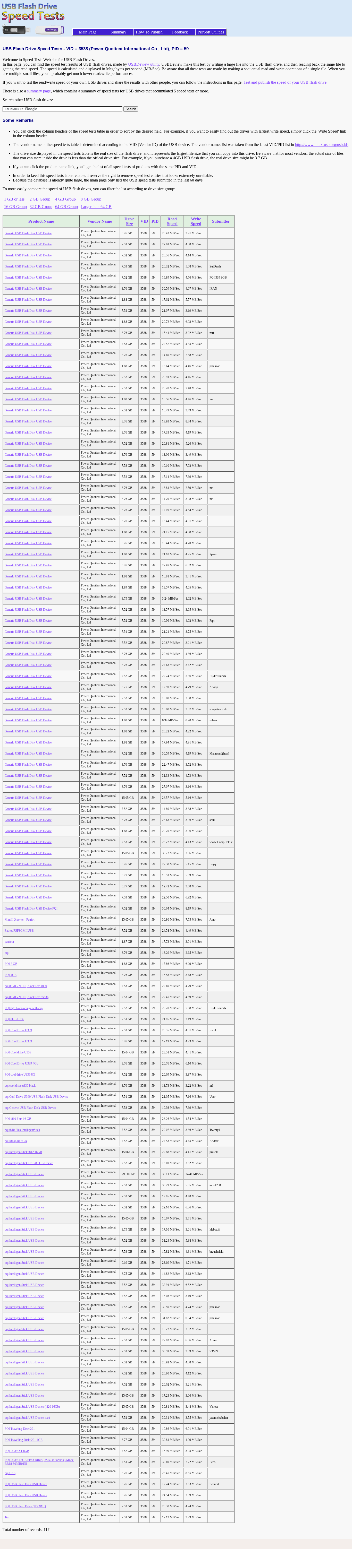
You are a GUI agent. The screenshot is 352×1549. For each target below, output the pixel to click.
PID (155, 221)
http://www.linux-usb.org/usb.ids (321, 144)
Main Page (87, 32)
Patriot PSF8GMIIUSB (19, 930)
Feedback (180, 32)
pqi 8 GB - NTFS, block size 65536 (26, 997)
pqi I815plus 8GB (16, 1141)
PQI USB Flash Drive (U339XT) (25, 1506)
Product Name (41, 221)
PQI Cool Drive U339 (18, 1030)
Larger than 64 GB (96, 206)
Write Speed (196, 221)
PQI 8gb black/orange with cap (24, 1008)
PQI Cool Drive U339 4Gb (21, 1063)
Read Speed (172, 221)
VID (144, 221)
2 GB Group (40, 199)
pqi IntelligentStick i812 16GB (23, 1152)
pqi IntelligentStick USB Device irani (27, 1418)
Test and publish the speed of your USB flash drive (285, 82)
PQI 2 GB (11, 964)
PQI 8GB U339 (14, 1019)
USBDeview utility (143, 64)
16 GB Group (15, 206)
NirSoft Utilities (211, 32)
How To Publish (149, 32)
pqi (7, 953)
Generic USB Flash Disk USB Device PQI (31, 908)
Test (7, 1517)
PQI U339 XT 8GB (17, 1451)
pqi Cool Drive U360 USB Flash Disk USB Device (36, 1096)
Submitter (221, 221)
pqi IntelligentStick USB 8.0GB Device (29, 1163)
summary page (39, 91)
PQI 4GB (10, 975)
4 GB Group (65, 199)
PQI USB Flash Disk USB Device (26, 1484)
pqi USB (10, 1473)
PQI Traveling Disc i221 (20, 1429)
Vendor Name (99, 221)
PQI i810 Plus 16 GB (18, 1119)
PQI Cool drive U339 (18, 1052)
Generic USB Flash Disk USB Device (28, 233)
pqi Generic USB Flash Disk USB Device (30, 1108)
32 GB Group (41, 206)
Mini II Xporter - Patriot (19, 919)
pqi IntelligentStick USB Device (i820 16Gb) (32, 1406)
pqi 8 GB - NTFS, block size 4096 (26, 986)
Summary (118, 32)
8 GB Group (91, 199)
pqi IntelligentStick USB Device (24, 1174)
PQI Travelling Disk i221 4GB (24, 1440)
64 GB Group (66, 206)
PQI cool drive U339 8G (20, 1074)
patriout (9, 942)
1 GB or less (14, 199)
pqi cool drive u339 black (20, 1085)
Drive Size (129, 221)
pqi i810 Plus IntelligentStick (22, 1130)
